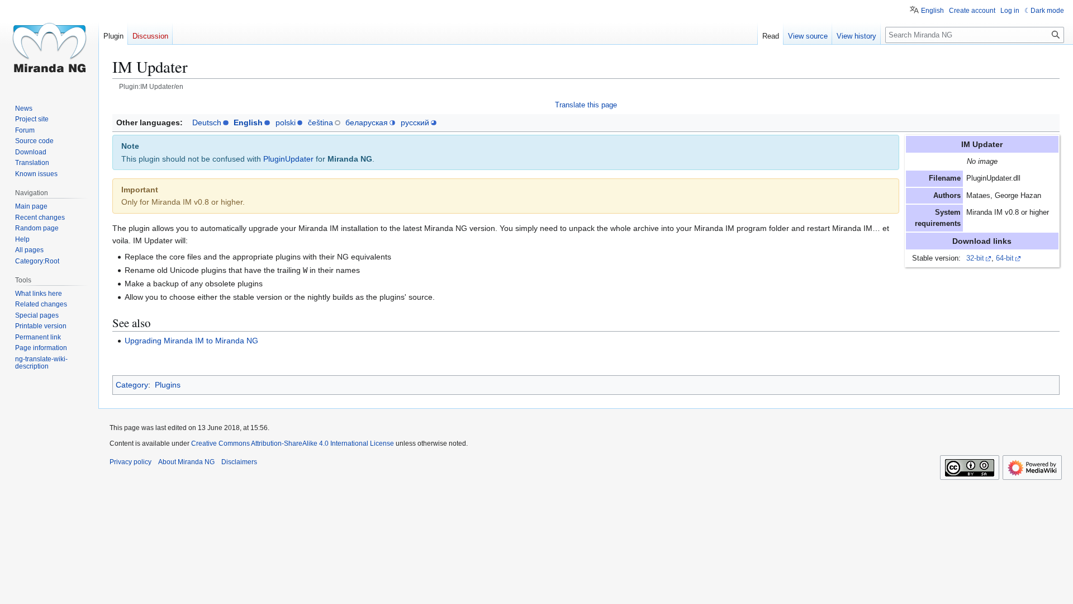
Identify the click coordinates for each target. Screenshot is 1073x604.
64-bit (1005, 258)
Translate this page (586, 105)
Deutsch (206, 122)
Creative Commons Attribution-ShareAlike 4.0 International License (292, 443)
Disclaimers (239, 462)
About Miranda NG (186, 462)
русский (415, 122)
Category (132, 384)
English (248, 122)
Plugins (168, 384)
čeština (320, 122)
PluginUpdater (288, 158)
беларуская (366, 122)
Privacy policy (130, 462)
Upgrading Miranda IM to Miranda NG (191, 340)
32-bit (975, 258)
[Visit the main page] (49, 44)
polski (286, 122)
